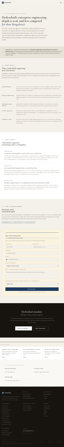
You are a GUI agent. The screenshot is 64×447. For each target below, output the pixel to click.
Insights (45, 412)
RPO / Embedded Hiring (28, 398)
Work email (36, 244)
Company (8, 250)
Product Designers (27, 410)
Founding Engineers (6, 422)
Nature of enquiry (10, 262)
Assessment (47, 408)
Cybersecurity (5, 420)
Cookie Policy (50, 441)
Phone (7, 256)
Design (45, 398)
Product (45, 396)
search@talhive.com (29, 430)
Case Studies (47, 406)
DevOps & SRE (5, 418)
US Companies (5, 430)
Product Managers (27, 406)
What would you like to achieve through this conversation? (22, 280)
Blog (45, 414)
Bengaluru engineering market (41, 372)
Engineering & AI (7, 222)
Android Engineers (6, 416)
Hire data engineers (10, 372)
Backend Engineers (6, 410)
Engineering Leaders (6, 424)
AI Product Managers (27, 408)
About (45, 410)
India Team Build (18, 222)
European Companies (7, 432)
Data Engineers (5, 412)
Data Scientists (5, 414)
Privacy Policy (42, 441)
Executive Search (29, 222)
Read (3, 357)
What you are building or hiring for (16, 269)
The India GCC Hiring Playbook (12, 380)
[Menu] (60, 2)
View (24, 357)
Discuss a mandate (22, 328)
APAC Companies (6, 434)
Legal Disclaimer (59, 441)
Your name (8, 244)
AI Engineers (5, 406)
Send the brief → (32, 289)
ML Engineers (5, 408)
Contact (46, 416)
